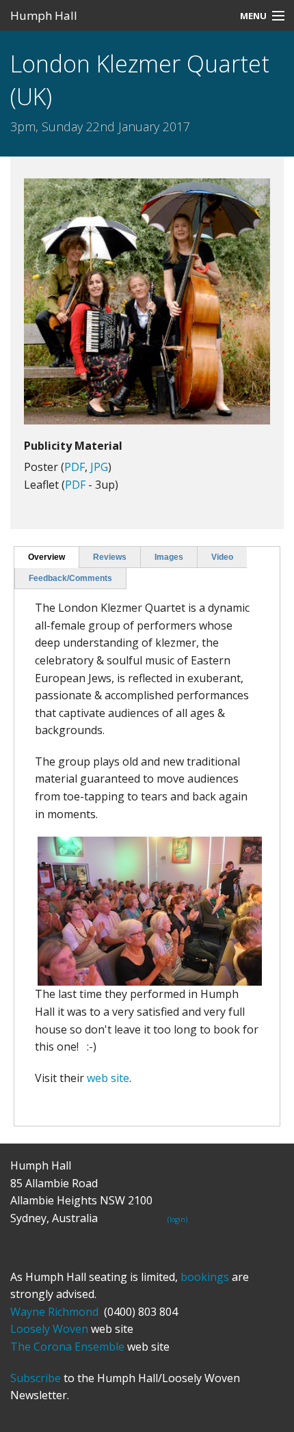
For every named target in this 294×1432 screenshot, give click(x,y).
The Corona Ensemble (67, 1346)
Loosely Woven (49, 1328)
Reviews (109, 557)
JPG (99, 466)
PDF (74, 466)
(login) (177, 1219)
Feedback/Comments (70, 578)
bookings (205, 1276)
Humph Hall (43, 15)
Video (222, 557)
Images (169, 557)
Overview (46, 557)
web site (108, 1077)
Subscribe (35, 1378)
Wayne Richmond (54, 1311)
